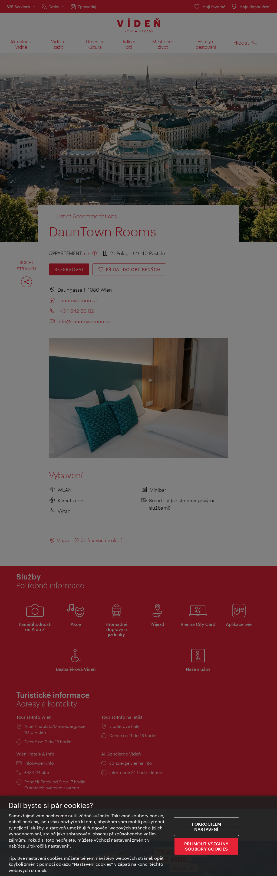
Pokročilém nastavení (206, 827)
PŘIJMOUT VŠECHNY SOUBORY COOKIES (206, 846)
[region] (138, 836)
